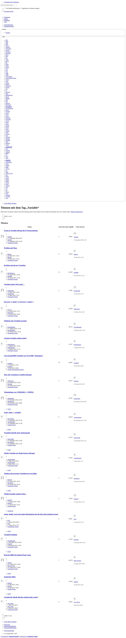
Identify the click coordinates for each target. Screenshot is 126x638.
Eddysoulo (10, 312)
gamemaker (8, 162)
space (6, 193)
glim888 (9, 276)
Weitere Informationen (77, 212)
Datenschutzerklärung (10, 626)
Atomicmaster (11, 422)
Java (6, 89)
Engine (7, 67)
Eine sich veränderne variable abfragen (18, 375)
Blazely (9, 254)
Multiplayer (9, 95)
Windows (7, 143)
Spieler (7, 124)
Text (6, 135)
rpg (6, 189)
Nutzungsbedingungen (10, 627)
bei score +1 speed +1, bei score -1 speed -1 (19, 302)
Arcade (7, 50)
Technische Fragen (12, 243)
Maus (6, 93)
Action (7, 45)
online (7, 181)
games (6, 164)
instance (7, 168)
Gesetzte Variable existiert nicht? (15, 338)
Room (7, 110)
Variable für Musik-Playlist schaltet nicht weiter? (21, 597)
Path (6, 101)
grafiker (7, 165)
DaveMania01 (11, 327)
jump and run (9, 173)
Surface (7, 134)
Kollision (7, 92)
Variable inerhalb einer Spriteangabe (17, 433)
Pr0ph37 (9, 480)
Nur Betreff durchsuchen (13, 8)
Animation (8, 48)
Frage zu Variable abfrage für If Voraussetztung (21, 230)
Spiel (7, 122)
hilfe (6, 167)
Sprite (7, 126)
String (6, 129)
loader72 (9, 500)
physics (7, 182)
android (8, 147)
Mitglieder (7, 20)
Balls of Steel (11, 566)
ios (6, 170)
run (6, 190)
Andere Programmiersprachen (15, 369)
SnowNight (10, 418)
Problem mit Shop (10, 248)
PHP (6, 100)
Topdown (7, 137)
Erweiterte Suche (8, 11)
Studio (7, 131)
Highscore (8, 86)
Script (7, 114)
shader (7, 192)
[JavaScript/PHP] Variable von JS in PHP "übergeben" (23, 356)
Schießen (7, 111)
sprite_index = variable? (12, 412)
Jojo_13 (9, 309)
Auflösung (8, 51)
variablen (7, 196)
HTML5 (7, 84)
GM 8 (9, 409)
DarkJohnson (11, 273)
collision (7, 152)
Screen (7, 113)
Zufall (6, 145)
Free (6, 70)
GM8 (6, 73)
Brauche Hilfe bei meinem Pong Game (17, 555)
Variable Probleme (10, 535)
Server (7, 116)
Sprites (7, 127)
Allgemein (10, 511)
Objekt (7, 98)
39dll (6, 42)
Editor (7, 65)
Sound (7, 121)
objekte (7, 179)
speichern (7, 195)
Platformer (8, 104)
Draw (7, 64)
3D (6, 44)
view (6, 198)
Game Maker (8, 76)
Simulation (8, 119)
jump (6, 172)
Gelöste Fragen (11, 425)
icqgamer (9, 363)
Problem (8, 107)
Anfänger (7, 47)
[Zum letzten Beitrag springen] (75, 234)
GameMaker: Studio (12, 526)
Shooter (7, 118)
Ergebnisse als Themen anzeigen (30, 8)
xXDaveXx (10, 381)
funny (6, 158)
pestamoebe (10, 290)
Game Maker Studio (10, 78)
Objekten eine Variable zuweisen (15, 321)
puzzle (7, 184)
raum (6, 187)
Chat (5, 22)
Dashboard (7, 17)
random (7, 185)
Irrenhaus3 (10, 483)
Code (6, 59)
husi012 (9, 583)
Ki (6, 90)
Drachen (9, 384)
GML (7, 75)
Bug (6, 58)
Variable (7, 140)
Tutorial (7, 138)
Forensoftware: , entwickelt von (19, 636)
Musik (7, 97)
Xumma (9, 236)
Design (7, 61)
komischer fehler (10, 577)
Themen (7, 32)
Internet (7, 87)
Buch (6, 56)
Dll (6, 62)
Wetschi (9, 563)
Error (6, 68)
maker (7, 176)
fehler (7, 153)
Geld (6, 81)
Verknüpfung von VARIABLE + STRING (19, 392)
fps (6, 155)
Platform (7, 103)
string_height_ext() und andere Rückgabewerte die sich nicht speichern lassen (31, 514)
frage (6, 156)
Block (6, 55)
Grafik (7, 83)
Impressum (7, 624)
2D (6, 40)
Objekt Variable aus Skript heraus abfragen (19, 453)
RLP (8, 520)
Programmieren (9, 108)
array (6, 149)
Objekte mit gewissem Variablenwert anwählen (20, 473)
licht (6, 175)
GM (6, 72)
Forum (6, 19)
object (7, 178)
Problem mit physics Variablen (15, 265)
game (8, 160)
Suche (6, 132)
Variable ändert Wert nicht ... (14, 284)
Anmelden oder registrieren (11, 2)
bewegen (7, 150)
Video (6, 141)
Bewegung (8, 53)
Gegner (7, 79)
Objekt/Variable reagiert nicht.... (15, 494)
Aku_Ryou (10, 603)
